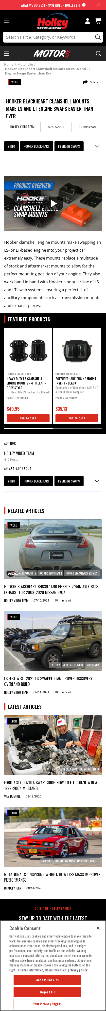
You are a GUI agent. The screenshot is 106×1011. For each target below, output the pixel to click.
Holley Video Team (19, 453)
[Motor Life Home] (52, 54)
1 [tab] (28, 428)
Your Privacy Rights (47, 1003)
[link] (53, 549)
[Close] (98, 928)
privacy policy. (78, 969)
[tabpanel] (28, 376)
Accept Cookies (47, 979)
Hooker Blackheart (37, 146)
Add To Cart (28, 418)
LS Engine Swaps (69, 146)
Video (11, 146)
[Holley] (53, 21)
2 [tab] (77, 428)
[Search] (97, 37)
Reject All (47, 991)
